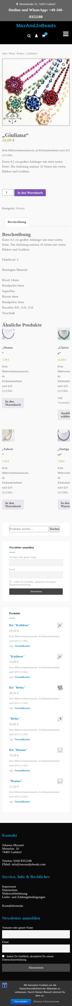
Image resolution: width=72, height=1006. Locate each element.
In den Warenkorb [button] (13, 403)
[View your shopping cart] (43, 36)
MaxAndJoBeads (36, 25)
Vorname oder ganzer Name (23, 557)
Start (4, 53)
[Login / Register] (36, 36)
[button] (63, 64)
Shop (12, 53)
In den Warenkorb (30, 192)
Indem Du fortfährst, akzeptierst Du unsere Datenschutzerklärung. (32, 583)
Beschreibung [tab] (17, 222)
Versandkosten (22, 646)
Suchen (54, 529)
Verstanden (20, 1001)
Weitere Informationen (46, 1001)
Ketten (20, 53)
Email (12, 569)
